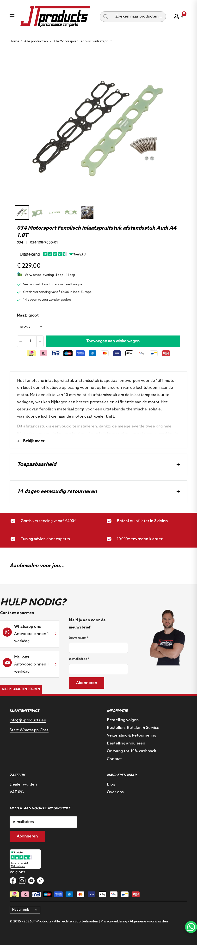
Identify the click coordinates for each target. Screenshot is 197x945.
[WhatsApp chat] (191, 927)
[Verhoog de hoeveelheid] (39, 341)
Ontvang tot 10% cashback (131, 751)
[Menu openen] (12, 16)
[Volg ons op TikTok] (40, 880)
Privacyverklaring (114, 922)
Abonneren (86, 683)
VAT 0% (17, 792)
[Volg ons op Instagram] (22, 880)
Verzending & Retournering (131, 735)
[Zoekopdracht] (106, 16)
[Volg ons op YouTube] (31, 880)
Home (14, 41)
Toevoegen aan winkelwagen (113, 341)
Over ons (115, 792)
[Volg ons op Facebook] (13, 880)
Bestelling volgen (123, 720)
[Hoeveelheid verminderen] (20, 341)
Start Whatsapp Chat (29, 730)
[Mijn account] (176, 16)
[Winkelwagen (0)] (182, 16)
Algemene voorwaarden (149, 922)
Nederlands (21, 910)
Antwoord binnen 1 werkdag (31, 633)
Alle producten (36, 41)
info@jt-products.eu (28, 720)
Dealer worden (23, 784)
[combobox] (139, 16)
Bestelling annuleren (126, 743)
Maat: (28, 315)
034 (20, 243)
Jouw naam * (78, 638)
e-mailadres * (79, 659)
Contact (114, 759)
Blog (111, 784)
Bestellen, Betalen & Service (133, 728)
